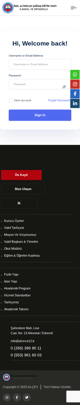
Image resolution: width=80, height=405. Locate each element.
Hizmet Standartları (17, 295)
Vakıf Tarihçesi (14, 227)
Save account (22, 100)
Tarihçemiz (11, 302)
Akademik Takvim (16, 309)
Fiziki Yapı (11, 274)
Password (15, 75)
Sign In (40, 115)
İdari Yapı (10, 281)
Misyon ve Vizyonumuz (20, 234)
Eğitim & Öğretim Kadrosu (22, 255)
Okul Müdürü (13, 248)
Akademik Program (17, 288)
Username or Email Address (26, 55)
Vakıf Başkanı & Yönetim (21, 241)
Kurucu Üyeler (14, 220)
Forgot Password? (59, 100)
